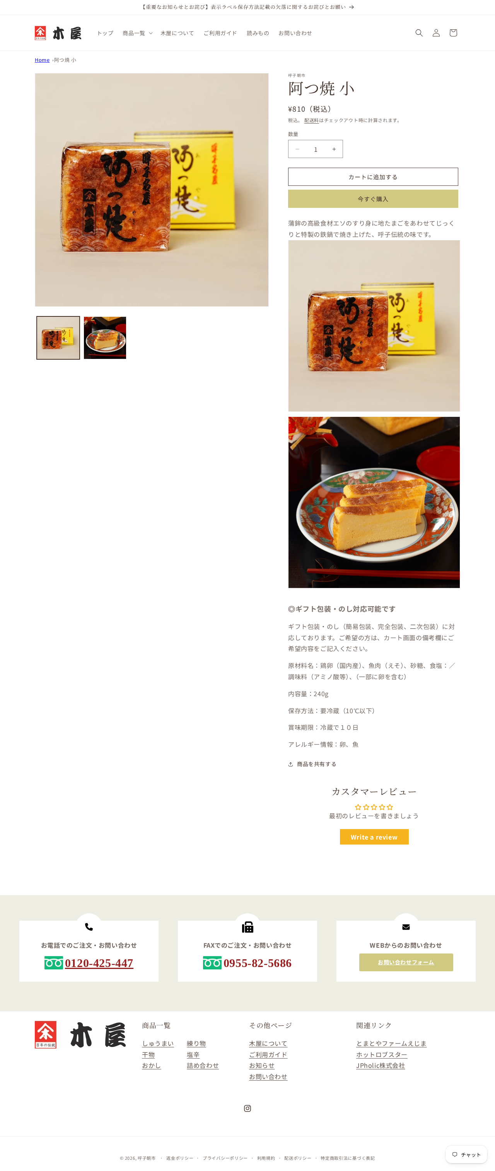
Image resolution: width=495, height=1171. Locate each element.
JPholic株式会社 (380, 1065)
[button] (136, 33)
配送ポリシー (297, 1158)
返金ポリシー (179, 1158)
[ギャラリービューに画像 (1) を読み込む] (58, 337)
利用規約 (266, 1158)
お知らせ (262, 1065)
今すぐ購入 (373, 199)
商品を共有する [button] (316, 764)
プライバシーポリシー (225, 1158)
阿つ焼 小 (65, 59)
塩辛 (193, 1054)
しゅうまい (158, 1043)
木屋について (268, 1043)
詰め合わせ (203, 1065)
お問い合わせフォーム (406, 962)
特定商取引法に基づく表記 (348, 1158)
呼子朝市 (147, 1158)
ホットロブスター (382, 1054)
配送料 (311, 120)
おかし (151, 1065)
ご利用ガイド (268, 1054)
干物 (148, 1054)
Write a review (374, 836)
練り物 (196, 1043)
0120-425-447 (99, 963)
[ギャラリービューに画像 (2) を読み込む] (105, 337)
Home (42, 59)
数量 (293, 134)
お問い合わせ (268, 1076)
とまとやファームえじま (391, 1043)
